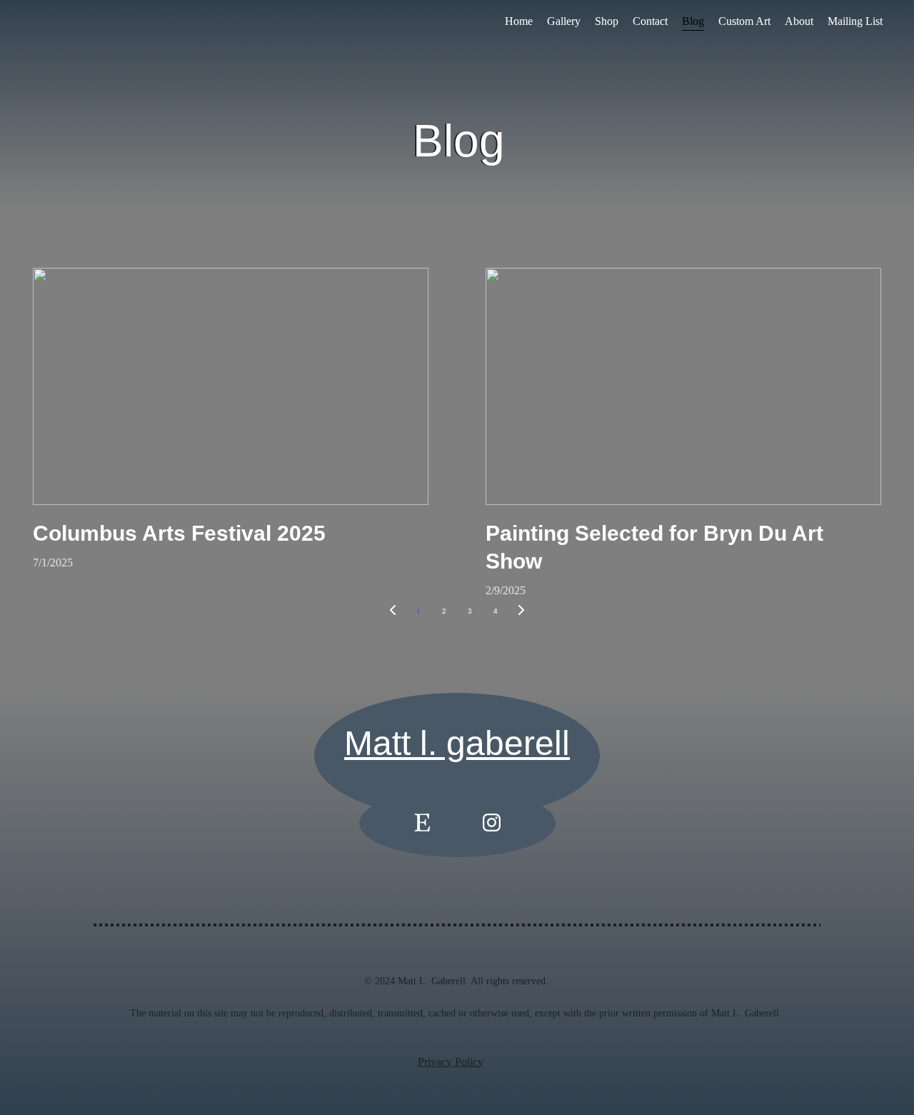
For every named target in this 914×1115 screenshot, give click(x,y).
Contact (650, 21)
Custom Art (744, 21)
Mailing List (855, 21)
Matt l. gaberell (457, 743)
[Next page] (521, 611)
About (799, 21)
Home (519, 21)
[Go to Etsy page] (422, 822)
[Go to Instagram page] (492, 822)
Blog (693, 21)
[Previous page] (393, 611)
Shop (606, 21)
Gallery (564, 21)
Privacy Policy (450, 1062)
